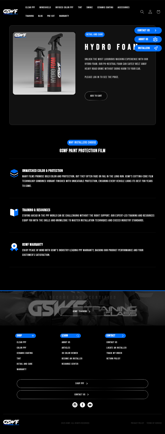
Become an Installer (72, 358)
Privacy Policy (137, 423)
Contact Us (144, 30)
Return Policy (113, 358)
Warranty (21, 369)
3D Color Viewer (70, 353)
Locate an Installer (116, 347)
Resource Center (70, 363)
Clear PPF (21, 342)
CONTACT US (80, 394)
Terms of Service (154, 423)
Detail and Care (25, 363)
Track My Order (114, 353)
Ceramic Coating (25, 353)
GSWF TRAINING (80, 311)
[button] (142, 12)
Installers (144, 48)
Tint (19, 358)
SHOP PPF (79, 383)
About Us (143, 39)
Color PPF (21, 347)
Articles (66, 347)
